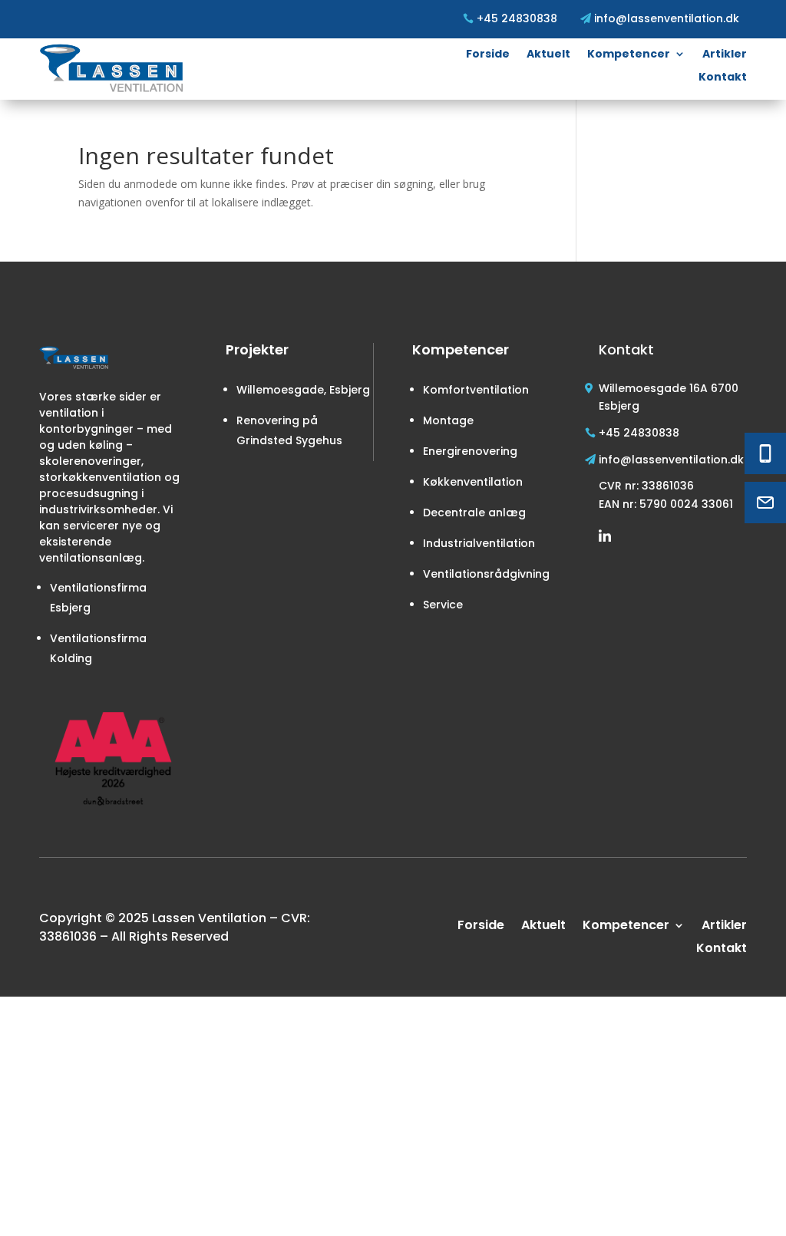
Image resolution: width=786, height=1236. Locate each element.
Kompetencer (628, 54)
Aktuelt (548, 54)
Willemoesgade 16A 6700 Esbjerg (668, 397)
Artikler (724, 54)
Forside (488, 54)
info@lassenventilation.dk (671, 459)
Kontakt (722, 77)
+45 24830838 (639, 432)
